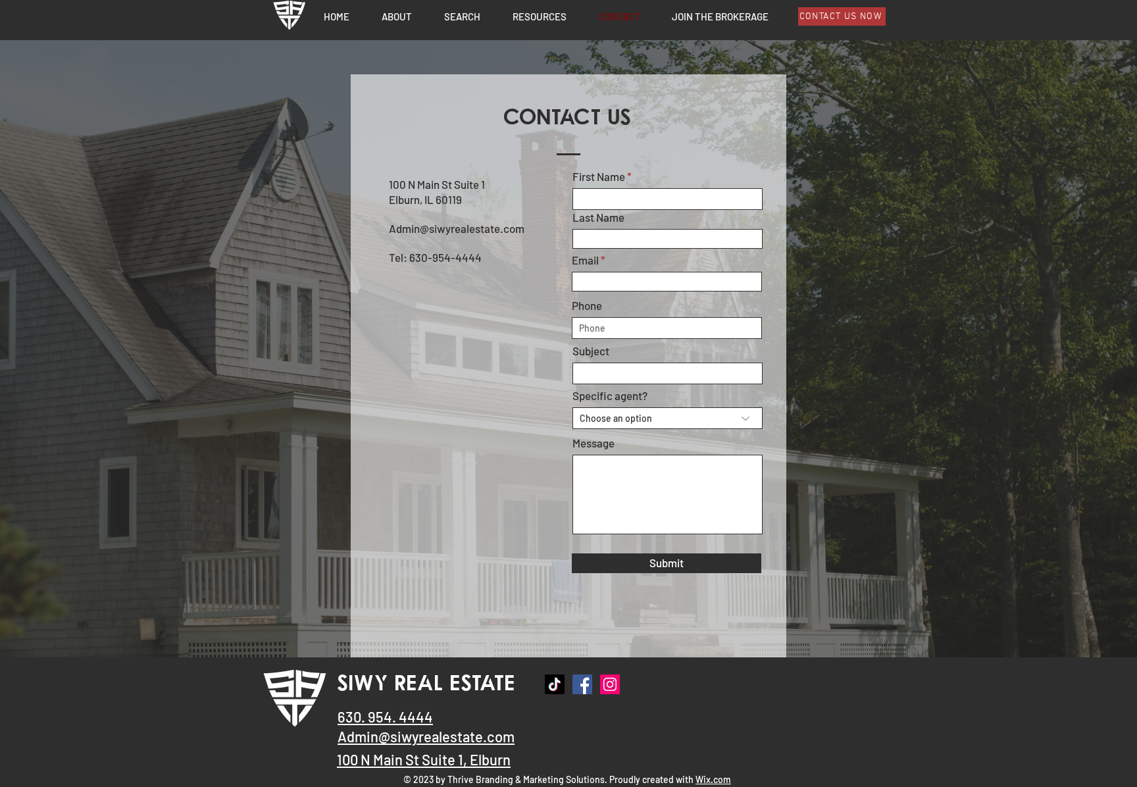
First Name (598, 176)
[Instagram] (610, 684)
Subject (590, 351)
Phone (587, 305)
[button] (539, 16)
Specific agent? (609, 395)
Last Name (598, 217)
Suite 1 (442, 759)
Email (585, 260)
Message (593, 443)
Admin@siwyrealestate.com (456, 228)
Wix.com (713, 779)
